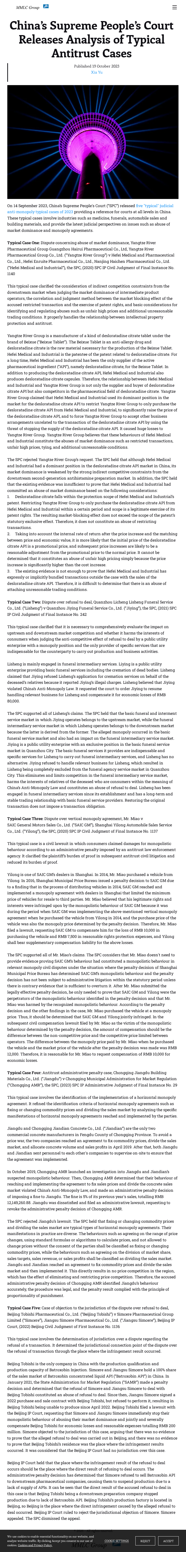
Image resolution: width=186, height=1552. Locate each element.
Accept (168, 1541)
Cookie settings (117, 1541)
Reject (145, 1541)
